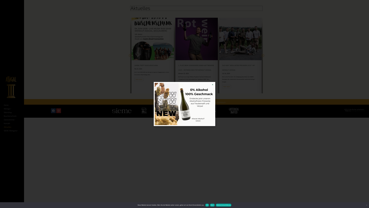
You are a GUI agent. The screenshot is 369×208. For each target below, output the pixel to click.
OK (207, 205)
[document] (184, 104)
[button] (212, 84)
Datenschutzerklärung (223, 205)
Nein (212, 205)
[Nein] (367, 205)
